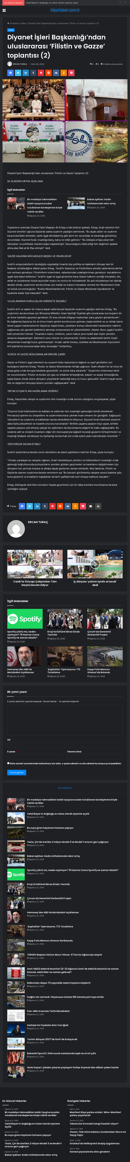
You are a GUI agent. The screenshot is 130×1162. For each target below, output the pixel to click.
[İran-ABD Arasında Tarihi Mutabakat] (16, 1015)
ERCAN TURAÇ (20, 64)
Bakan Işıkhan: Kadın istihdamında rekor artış (53, 856)
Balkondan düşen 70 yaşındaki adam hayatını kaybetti (59, 982)
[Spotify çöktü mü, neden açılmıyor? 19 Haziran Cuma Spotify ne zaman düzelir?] (25, 619)
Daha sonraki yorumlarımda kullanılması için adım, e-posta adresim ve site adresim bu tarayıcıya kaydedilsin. (66, 763)
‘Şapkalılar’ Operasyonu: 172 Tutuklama (63, 671)
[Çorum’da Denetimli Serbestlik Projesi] (105, 619)
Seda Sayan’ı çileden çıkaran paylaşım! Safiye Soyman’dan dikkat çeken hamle (73, 1067)
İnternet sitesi (74, 751)
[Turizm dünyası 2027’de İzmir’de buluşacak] (16, 1044)
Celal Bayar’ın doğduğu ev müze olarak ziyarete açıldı (58, 813)
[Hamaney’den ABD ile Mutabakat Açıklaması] (25, 656)
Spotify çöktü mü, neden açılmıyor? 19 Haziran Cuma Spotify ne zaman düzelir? (23, 634)
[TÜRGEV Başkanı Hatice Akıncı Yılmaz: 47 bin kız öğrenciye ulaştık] (16, 959)
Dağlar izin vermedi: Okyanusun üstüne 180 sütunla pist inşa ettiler (65, 997)
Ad (9, 739)
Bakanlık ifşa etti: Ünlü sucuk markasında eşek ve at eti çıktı (61, 1053)
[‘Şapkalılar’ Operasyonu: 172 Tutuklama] (65, 656)
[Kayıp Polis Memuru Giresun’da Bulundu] (105, 656)
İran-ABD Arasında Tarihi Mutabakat (48, 1011)
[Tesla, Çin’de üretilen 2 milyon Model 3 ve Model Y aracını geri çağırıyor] (16, 846)
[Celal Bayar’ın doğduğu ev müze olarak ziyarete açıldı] (16, 818)
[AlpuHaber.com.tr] (65, 10)
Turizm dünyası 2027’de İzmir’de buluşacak (52, 1039)
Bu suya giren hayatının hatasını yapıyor (45, 2)
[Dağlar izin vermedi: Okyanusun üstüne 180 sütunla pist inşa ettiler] (16, 1001)
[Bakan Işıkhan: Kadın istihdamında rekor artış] (76, 203)
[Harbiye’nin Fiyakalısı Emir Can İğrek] (16, 1029)
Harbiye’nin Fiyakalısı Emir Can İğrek (47, 1025)
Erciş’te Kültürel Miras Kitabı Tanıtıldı (63, 633)
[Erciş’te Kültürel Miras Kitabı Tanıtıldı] (65, 619)
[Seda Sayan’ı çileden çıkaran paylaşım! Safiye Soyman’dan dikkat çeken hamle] (16, 1072)
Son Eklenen (65, 787)
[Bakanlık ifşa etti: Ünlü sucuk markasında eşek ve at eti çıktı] (16, 1058)
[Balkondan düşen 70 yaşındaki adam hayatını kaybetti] (16, 987)
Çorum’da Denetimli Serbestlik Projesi (99, 633)
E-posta (12, 751)
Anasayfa (14, 23)
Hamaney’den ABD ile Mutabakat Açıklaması (20, 671)
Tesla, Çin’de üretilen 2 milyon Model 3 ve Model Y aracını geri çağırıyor (68, 842)
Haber (24, 23)
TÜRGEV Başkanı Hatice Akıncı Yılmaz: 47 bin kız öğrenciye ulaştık (64, 954)
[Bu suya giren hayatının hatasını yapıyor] (16, 832)
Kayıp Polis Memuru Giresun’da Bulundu (98, 671)
